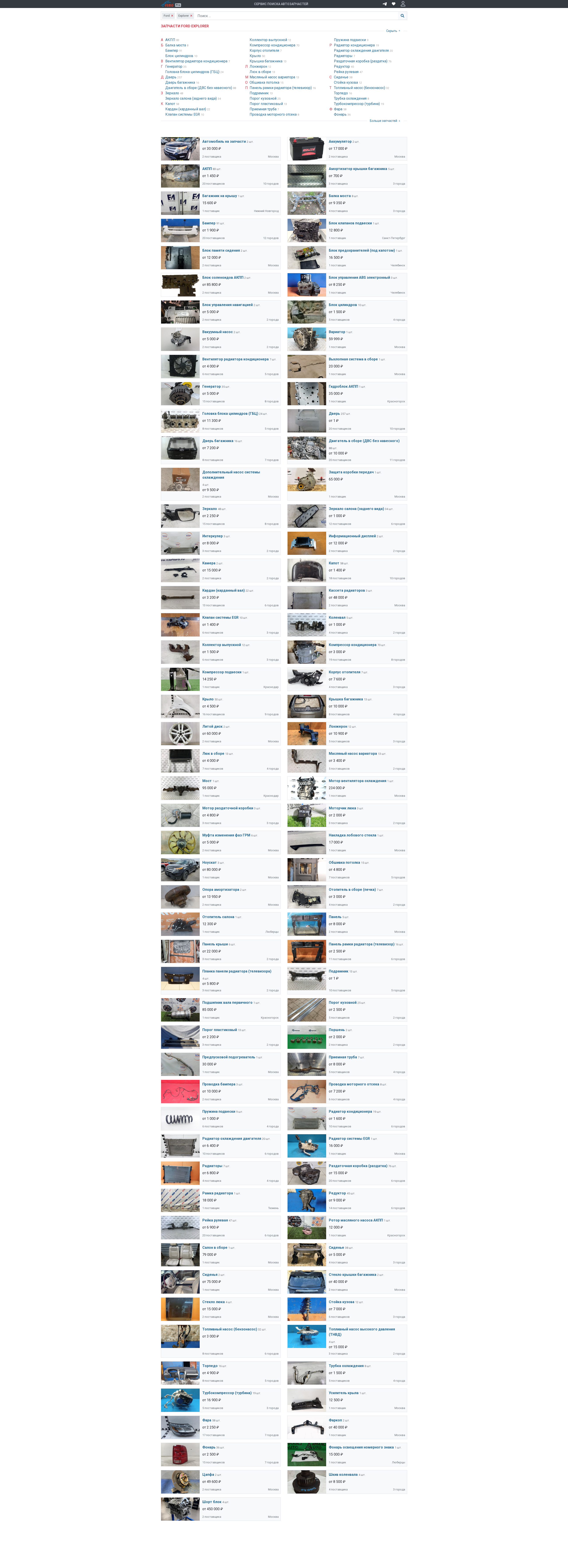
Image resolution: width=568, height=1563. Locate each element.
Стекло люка (213, 1302)
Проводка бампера (218, 1084)
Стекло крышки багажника (352, 1275)
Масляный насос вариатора (273, 77)
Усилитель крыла (344, 1393)
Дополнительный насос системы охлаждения (231, 475)
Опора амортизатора (220, 889)
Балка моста (176, 45)
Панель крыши (215, 944)
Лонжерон (259, 66)
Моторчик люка (342, 808)
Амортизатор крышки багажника (358, 169)
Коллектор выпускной (269, 40)
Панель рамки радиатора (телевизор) (281, 88)
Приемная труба (263, 109)
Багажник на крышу (219, 196)
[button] (403, 4)
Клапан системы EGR (183, 114)
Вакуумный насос (217, 332)
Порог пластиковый (267, 104)
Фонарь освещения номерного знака (361, 1447)
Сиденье (341, 77)
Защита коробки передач (351, 472)
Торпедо (341, 93)
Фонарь (340, 114)
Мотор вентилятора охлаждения (357, 781)
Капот (170, 104)
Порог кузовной (263, 98)
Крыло (256, 56)
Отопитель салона (218, 917)
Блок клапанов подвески (350, 223)
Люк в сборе (261, 72)
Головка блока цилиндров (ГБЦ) (192, 72)
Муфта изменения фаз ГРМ (226, 835)
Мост (207, 781)
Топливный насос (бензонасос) (360, 88)
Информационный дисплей (352, 536)
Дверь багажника (180, 82)
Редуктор (342, 66)
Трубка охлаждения (350, 98)
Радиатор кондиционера (355, 45)
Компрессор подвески (221, 672)
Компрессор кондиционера (273, 45)
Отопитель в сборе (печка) (352, 889)
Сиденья (209, 1275)
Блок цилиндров (179, 56)
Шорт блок (211, 1502)
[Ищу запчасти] (384, 3)
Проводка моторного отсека (274, 114)
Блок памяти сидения (221, 250)
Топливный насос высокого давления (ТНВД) (362, 1332)
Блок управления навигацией (227, 305)
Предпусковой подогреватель (228, 1057)
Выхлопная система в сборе (353, 359)
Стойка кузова (346, 82)
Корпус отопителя (265, 50)
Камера (208, 563)
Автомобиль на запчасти (224, 141)
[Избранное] (393, 4)
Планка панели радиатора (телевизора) (236, 971)
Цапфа (208, 1474)
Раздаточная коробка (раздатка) (361, 61)
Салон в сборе (214, 1247)
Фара (338, 109)
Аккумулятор (340, 141)
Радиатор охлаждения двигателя (362, 50)
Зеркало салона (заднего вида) (191, 98)
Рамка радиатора (217, 1193)
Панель (335, 917)
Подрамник (260, 93)
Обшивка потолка (265, 82)
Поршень (337, 1030)
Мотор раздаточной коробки (227, 808)
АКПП (170, 40)
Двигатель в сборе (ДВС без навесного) (199, 88)
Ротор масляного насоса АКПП (356, 1220)
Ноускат (209, 862)
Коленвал (337, 617)
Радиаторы (343, 56)
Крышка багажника (266, 61)
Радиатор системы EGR (349, 1138)
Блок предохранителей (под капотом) (362, 250)
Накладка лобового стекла (352, 835)
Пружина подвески (350, 40)
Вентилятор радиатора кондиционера (196, 61)
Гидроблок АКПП (343, 386)
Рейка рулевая (346, 72)
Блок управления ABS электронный (359, 277)
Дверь (171, 77)
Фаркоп (335, 1420)
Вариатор (337, 332)
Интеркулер (212, 536)
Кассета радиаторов (347, 590)
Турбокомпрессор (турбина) (357, 104)
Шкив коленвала (343, 1474)
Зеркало (172, 93)
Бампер (172, 50)
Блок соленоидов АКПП (222, 277)
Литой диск (212, 726)
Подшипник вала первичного (227, 1002)
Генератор (174, 66)
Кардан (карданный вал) (186, 109)
